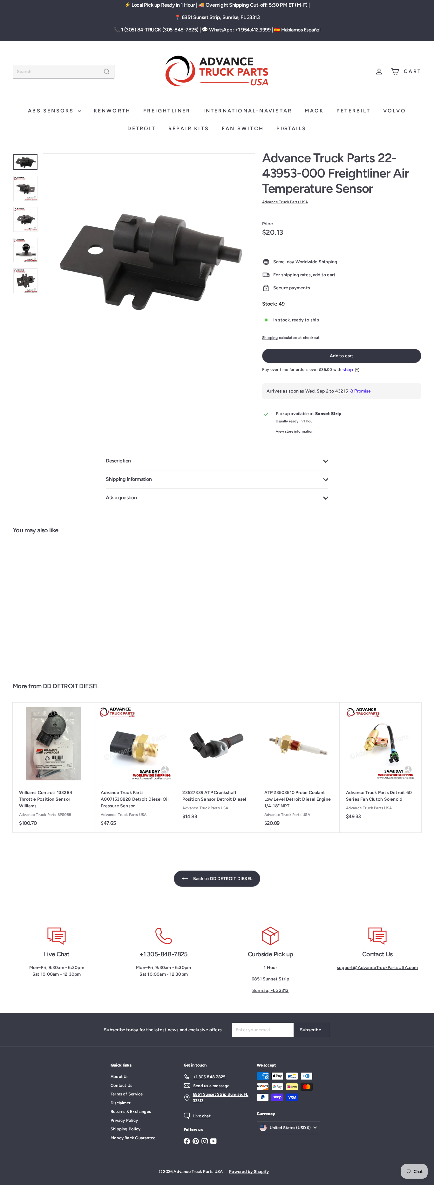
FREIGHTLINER (166, 111)
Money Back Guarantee (133, 1137)
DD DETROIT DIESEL (71, 686)
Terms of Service (127, 1094)
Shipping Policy (125, 1129)
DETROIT (141, 128)
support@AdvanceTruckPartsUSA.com (377, 967)
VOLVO (394, 111)
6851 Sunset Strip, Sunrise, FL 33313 (221, 17)
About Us (120, 1076)
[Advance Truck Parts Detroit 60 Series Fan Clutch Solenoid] (380, 764)
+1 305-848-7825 (163, 954)
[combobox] (63, 71)
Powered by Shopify (249, 1171)
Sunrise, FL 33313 (270, 990)
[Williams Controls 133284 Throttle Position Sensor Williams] (53, 767)
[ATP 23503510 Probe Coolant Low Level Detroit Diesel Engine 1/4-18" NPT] (299, 767)
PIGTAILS (291, 128)
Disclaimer (121, 1103)
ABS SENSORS (52, 111)
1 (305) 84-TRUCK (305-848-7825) (160, 30)
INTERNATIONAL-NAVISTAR (247, 111)
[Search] (106, 71)
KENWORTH (112, 111)
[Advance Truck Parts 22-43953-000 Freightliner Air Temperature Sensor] (47, 605)
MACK (314, 111)
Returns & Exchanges (131, 1111)
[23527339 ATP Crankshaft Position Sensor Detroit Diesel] (217, 764)
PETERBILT (353, 111)
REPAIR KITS (188, 128)
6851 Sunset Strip (270, 979)
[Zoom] (149, 259)
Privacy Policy (124, 1120)
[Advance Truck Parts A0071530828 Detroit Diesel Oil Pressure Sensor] (135, 767)
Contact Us (121, 1085)
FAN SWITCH (243, 128)
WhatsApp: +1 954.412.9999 (239, 30)
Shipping (270, 337)
